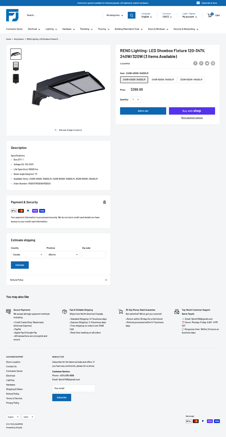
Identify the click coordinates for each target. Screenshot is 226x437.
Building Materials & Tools (127, 29)
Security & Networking (184, 29)
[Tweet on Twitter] (207, 63)
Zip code (86, 248)
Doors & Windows (156, 29)
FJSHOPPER (125, 64)
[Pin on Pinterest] (201, 63)
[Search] (131, 15)
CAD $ (26, 417)
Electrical (32, 29)
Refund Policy (16, 280)
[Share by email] (213, 63)
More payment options (192, 117)
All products (19, 39)
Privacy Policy (12, 403)
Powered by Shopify (14, 427)
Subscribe (62, 397)
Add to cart (143, 111)
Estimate (20, 265)
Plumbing (84, 29)
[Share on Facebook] (195, 63)
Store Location (13, 362)
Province (51, 248)
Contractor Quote (14, 29)
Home (8, 39)
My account (188, 16)
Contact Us (11, 366)
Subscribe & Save (209, 3)
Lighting (50, 29)
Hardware (66, 29)
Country (15, 248)
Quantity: (124, 99)
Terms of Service (14, 398)
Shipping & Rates (14, 389)
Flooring (102, 29)
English (11, 417)
